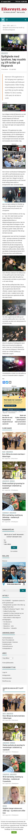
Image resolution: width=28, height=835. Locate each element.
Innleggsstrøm (6, 675)
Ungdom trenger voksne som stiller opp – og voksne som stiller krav (14, 810)
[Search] (25, 19)
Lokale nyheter (9, 451)
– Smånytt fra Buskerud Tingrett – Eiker (13, 609)
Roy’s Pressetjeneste (8, 640)
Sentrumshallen (11, 412)
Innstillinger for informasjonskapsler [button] (14, 829)
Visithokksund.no (7, 644)
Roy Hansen (5, 69)
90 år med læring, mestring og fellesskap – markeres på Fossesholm (12, 517)
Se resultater (14, 551)
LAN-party (20, 411)
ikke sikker (7, 544)
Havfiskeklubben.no (7, 638)
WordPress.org (6, 681)
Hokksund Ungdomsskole (11, 411)
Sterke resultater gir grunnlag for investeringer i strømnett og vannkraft (13, 485)
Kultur (3, 451)
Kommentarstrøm (7, 678)
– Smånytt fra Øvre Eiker (9, 611)
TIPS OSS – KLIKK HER (21, 1)
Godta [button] (14, 832)
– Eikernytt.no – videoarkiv (9, 628)
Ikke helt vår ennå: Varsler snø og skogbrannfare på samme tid (7, 420)
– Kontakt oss (6, 624)
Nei (5, 542)
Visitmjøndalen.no (7, 648)
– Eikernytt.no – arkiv (8, 626)
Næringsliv (12, 742)
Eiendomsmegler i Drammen (10, 642)
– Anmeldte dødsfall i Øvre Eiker (11, 615)
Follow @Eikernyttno (7, 662)
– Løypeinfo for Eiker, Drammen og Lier (13, 613)
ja (4, 540)
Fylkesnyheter (5, 512)
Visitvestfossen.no (7, 646)
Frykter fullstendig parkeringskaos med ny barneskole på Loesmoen (20, 420)
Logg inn (4, 672)
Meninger (5, 805)
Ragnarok (5, 412)
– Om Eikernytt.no (7, 622)
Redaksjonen (15, 490)
